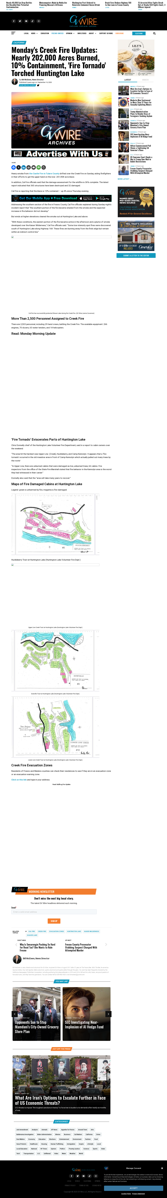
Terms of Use (84, 1185)
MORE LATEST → (124, 179)
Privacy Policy (70, 1185)
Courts (108, 1018)
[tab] (128, 80)
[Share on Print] (28, 167)
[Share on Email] (33, 167)
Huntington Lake (74, 931)
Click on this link (19, 779)
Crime (116, 10)
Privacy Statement (138, 1194)
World (17, 7)
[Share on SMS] (38, 167)
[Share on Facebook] (13, 167)
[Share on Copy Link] (43, 167)
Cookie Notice (97, 1185)
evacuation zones (56, 931)
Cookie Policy (126, 1194)
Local (83, 7)
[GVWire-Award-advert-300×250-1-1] (136, 217)
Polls (132, 143)
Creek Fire (42, 931)
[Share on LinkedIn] (23, 167)
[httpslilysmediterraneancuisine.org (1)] (136, 76)
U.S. (131, 109)
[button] (162, 1168)
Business (133, 132)
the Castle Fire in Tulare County (44, 173)
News (50, 7)
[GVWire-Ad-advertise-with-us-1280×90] (61, 157)
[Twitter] (38, 85)
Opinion (97, 1181)
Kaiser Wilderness (91, 931)
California (19, 42)
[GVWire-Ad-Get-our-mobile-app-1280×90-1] (61, 201)
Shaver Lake (32, 935)
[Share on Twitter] (18, 167)
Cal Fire (31, 931)
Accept (134, 1188)
